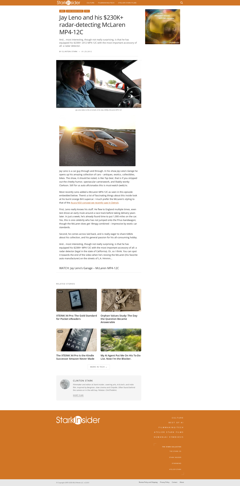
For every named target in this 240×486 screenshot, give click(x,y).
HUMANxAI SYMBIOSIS (169, 437)
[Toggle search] (181, 2)
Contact (174, 482)
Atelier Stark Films (127, 3)
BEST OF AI (176, 422)
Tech (87, 11)
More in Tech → (98, 367)
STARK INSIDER (175, 457)
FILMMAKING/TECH (171, 427)
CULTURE (178, 418)
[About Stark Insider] (162, 26)
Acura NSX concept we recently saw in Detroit (94, 202)
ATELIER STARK (175, 469)
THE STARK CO (175, 451)
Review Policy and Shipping (148, 482)
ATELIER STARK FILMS (169, 432)
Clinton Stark (70, 51)
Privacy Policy (164, 482)
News (62, 11)
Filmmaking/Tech (106, 3)
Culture (90, 3)
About (182, 482)
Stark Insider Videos (74, 11)
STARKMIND (176, 463)
